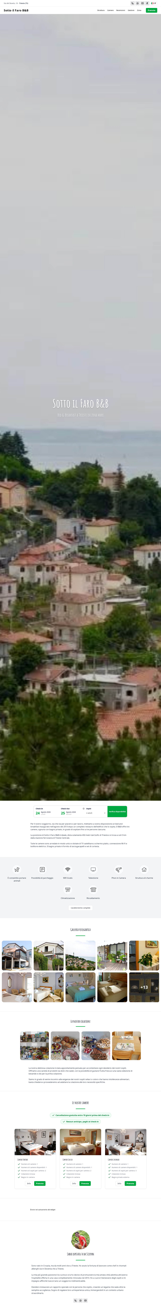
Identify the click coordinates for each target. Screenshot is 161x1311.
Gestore (131, 10)
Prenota (151, 10)
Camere (110, 10)
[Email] (142, 3)
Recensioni (120, 10)
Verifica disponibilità (117, 811)
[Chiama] (132, 3)
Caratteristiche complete (80, 908)
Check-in (39, 808)
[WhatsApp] (137, 3)
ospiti (88, 808)
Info (29, 1183)
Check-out (65, 808)
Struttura (100, 10)
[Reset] (84, 808)
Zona (139, 10)
